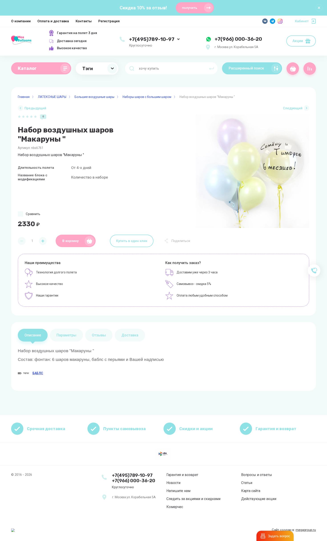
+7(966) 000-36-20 (238, 39)
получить (189, 8)
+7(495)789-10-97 (151, 39)
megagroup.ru (306, 530)
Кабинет (302, 21)
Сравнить (33, 214)
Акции (298, 41)
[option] (252, 171)
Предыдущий (35, 108)
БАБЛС (37, 373)
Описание (32, 335)
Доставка (129, 335)
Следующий (293, 108)
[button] (275, 536)
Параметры (66, 335)
